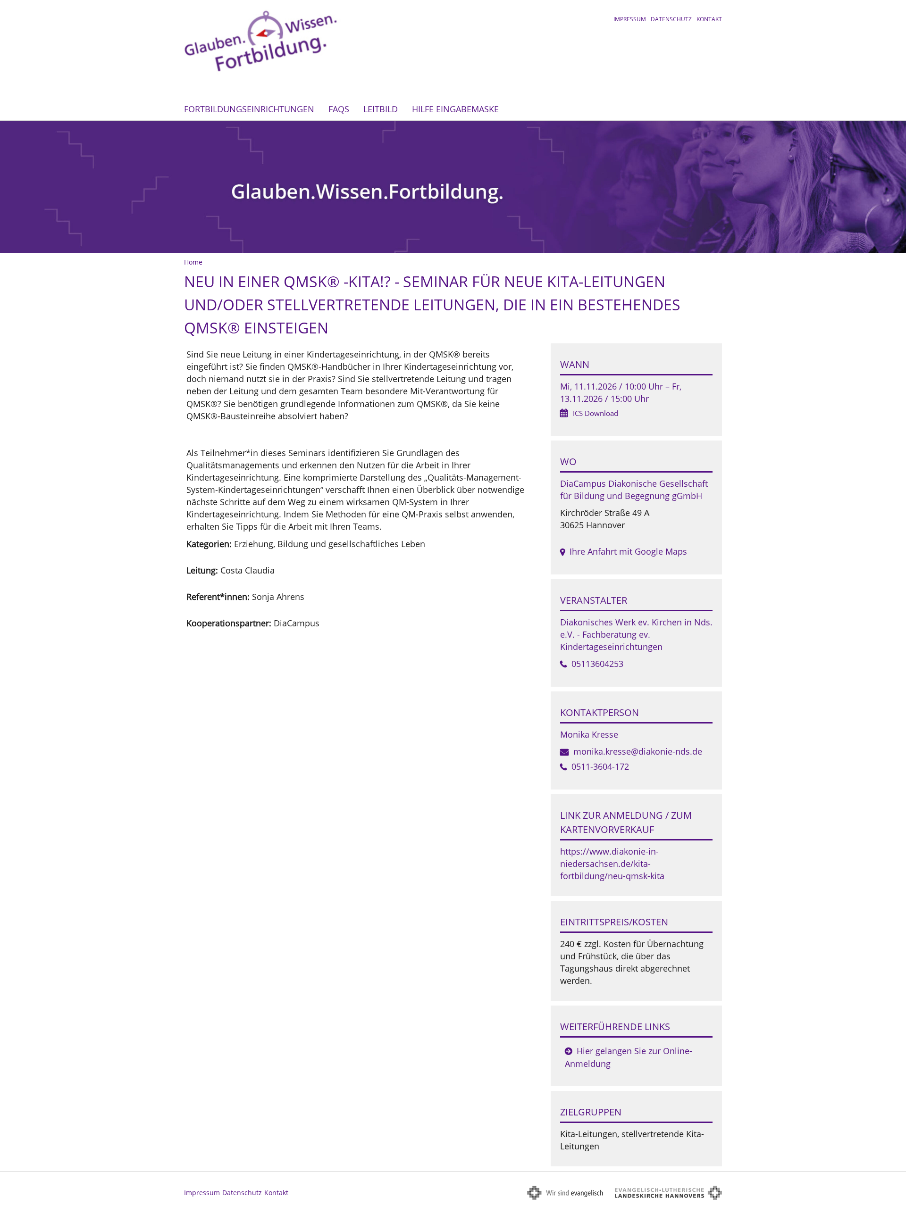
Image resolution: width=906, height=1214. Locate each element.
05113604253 (597, 663)
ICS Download (595, 413)
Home (193, 262)
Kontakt (709, 19)
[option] (453, 187)
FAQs (338, 109)
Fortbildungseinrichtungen (249, 109)
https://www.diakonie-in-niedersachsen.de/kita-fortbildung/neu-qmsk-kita (612, 863)
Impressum (629, 19)
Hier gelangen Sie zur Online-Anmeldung (628, 1057)
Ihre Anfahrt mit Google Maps (628, 551)
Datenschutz (671, 19)
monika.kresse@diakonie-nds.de (637, 751)
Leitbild (380, 109)
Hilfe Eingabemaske (455, 109)
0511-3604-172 (600, 766)
